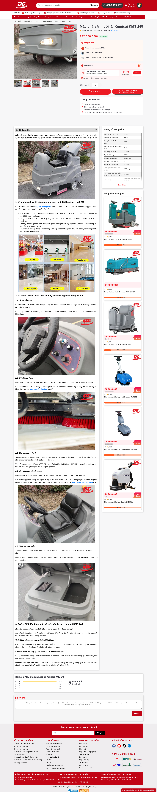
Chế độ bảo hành (19, 754)
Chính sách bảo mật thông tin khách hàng (28, 760)
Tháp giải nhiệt (84, 754)
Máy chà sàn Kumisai (44, 21)
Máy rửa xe (83, 743)
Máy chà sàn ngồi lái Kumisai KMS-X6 (118, 344)
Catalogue (49, 754)
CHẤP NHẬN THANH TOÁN (123, 754)
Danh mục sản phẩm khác (88, 768)
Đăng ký (100, 733)
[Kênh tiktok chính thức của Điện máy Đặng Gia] (124, 746)
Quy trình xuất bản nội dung (55, 768)
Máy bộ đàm (83, 765)
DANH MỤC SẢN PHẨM (89, 740)
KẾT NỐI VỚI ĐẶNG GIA (122, 740)
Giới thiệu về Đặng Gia (54, 743)
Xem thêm (121, 185)
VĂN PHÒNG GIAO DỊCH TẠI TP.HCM (116, 774)
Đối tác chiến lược (52, 752)
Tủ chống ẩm (83, 762)
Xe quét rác (83, 757)
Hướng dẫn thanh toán (21, 749)
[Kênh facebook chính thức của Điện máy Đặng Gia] (114, 746)
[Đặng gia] (22, 5)
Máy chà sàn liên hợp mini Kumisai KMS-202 (120, 449)
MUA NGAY (97, 91)
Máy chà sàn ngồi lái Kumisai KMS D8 (118, 239)
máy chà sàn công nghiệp (82, 482)
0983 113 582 (114, 5)
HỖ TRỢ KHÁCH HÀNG (23, 740)
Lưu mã (137, 73)
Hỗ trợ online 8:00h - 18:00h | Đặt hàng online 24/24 (138, 790)
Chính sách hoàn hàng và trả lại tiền (26, 752)
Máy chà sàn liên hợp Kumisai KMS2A (118, 502)
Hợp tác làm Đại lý (52, 757)
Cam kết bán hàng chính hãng (24, 743)
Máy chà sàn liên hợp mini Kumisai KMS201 (120, 397)
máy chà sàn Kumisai (38, 389)
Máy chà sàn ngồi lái (63, 21)
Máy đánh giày (84, 760)
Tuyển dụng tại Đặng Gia (54, 765)
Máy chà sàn (28, 21)
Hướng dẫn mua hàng (21, 746)
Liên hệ (48, 762)
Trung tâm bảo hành (53, 749)
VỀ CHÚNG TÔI (52, 740)
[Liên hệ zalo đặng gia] (129, 746)
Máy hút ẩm (83, 749)
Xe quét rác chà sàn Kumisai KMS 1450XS (119, 292)
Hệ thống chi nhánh (53, 746)
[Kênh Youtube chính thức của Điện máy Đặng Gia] (119, 746)
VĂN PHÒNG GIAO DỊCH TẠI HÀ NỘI (73, 774)
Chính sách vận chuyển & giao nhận (26, 757)
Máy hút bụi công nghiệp (87, 752)
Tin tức (48, 760)
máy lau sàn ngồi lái (43, 207)
